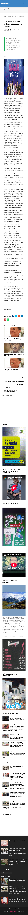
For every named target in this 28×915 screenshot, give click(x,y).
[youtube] (18, 909)
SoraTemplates (13, 911)
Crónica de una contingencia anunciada (12, 370)
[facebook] (9, 909)
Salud (10, 873)
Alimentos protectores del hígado (17, 840)
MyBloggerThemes (14, 913)
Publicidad (4, 873)
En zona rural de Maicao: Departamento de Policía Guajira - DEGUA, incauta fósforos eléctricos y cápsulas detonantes (12, 745)
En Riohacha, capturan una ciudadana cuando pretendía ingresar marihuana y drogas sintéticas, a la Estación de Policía (13, 754)
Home (5, 16)
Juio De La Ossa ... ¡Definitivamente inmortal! (14, 355)
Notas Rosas (5, 3)
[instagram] (15, 909)
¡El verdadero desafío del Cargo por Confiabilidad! (14, 339)
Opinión (9, 16)
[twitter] (12, 909)
